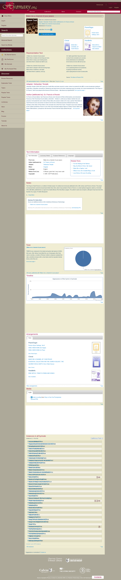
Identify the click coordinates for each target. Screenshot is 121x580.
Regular (57, 81)
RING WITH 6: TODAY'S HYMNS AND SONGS (96, 46)
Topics (3, 88)
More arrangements (32, 386)
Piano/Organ (89, 27)
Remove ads (100, 4)
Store (63, 11)
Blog (2, 111)
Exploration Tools (6, 83)
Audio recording (37, 397)
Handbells (88, 40)
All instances (30, 546)
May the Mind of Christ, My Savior (82, 166)
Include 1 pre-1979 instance (33, 544)
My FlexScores (9, 59)
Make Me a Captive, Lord (80, 168)
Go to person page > (80, 90)
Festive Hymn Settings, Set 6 (36, 345)
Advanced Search (6, 40)
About (38, 577)
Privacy (49, 577)
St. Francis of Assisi (49, 162)
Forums (3, 116)
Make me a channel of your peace (39, 204)
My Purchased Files (10, 69)
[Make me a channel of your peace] (36, 247)
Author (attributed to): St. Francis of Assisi (63, 22)
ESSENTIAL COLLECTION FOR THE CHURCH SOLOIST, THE (46, 361)
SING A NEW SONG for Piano (36, 350)
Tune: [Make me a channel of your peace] (49, 23)
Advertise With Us (62, 577)
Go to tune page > (31, 261)
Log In (3, 20)
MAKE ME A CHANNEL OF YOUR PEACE (75, 46)
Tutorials (4, 121)
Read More (31, 195)
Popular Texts (5, 92)
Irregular (45, 167)
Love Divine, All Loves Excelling (82, 173)
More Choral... (31, 367)
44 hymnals (48, 25)
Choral (67, 40)
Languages (71, 155)
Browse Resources (7, 78)
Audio (30, 392)
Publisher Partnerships (74, 577)
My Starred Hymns (10, 54)
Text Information (32, 155)
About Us (4, 125)
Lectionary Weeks (45, 155)
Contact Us (54, 577)
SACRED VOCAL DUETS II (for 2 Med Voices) (41, 364)
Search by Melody (6, 45)
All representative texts (33, 81)
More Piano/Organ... (33, 353)
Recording (47, 29)
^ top (101, 81)
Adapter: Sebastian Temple (46, 22)
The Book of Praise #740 (77, 77)
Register (116, 7)
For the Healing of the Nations (81, 163)
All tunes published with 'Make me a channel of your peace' (43, 273)
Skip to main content (5, 1)
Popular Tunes (5, 97)
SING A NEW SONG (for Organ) (37, 347)
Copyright (43, 577)
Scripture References (59, 155)
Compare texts (44, 81)
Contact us (43, 552)
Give (81, 577)
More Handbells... (32, 376)
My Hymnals (8, 64)
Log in (110, 7)
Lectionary (4, 102)
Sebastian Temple (48, 164)
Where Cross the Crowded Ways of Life (84, 170)
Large (62, 81)
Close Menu (7, 16)
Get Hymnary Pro (76, 207)
